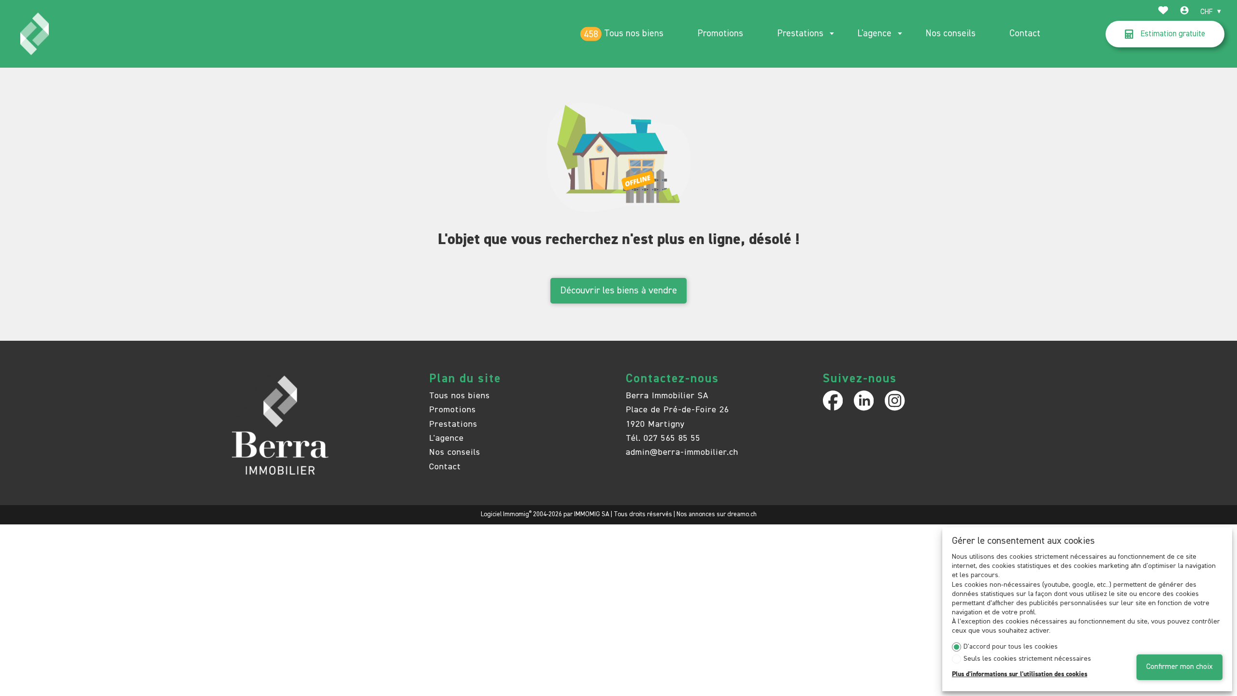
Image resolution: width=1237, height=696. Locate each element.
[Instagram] (895, 400)
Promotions (720, 33)
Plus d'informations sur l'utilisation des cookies (1019, 674)
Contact (1024, 33)
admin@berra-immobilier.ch (682, 452)
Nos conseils (950, 33)
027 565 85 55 (672, 438)
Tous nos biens (633, 33)
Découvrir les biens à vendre (618, 290)
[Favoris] (1163, 11)
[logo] (35, 34)
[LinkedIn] (864, 400)
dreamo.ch (742, 514)
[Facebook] (833, 400)
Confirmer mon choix (1179, 667)
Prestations (800, 33)
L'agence (874, 33)
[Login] (1184, 11)
